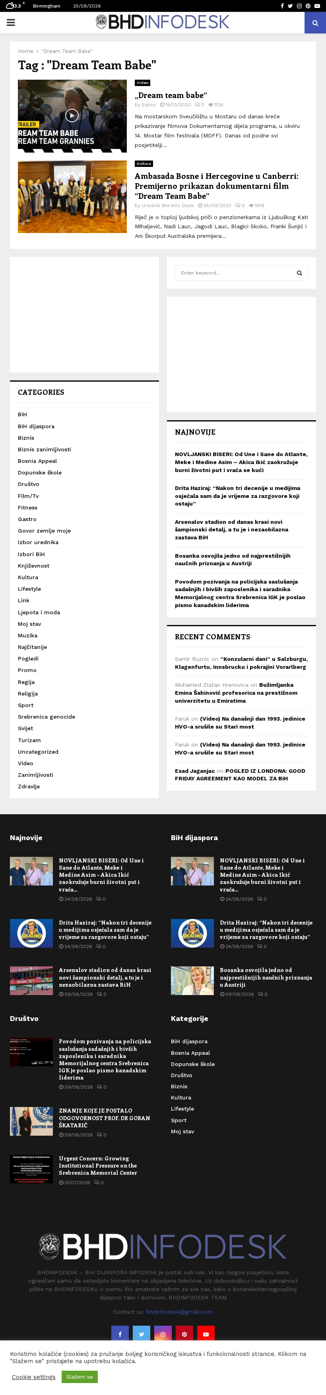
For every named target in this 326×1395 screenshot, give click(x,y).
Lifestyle (29, 589)
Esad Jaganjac (195, 771)
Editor (149, 105)
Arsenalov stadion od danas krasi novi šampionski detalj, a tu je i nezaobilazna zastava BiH (231, 530)
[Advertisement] (84, 314)
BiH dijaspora (36, 426)
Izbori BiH (31, 554)
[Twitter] (141, 1334)
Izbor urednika (38, 542)
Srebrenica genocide (46, 716)
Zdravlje (29, 786)
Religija (28, 693)
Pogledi (28, 658)
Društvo (28, 484)
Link (23, 600)
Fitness (27, 507)
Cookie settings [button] (34, 1377)
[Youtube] (206, 1334)
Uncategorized (38, 751)
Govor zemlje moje (44, 530)
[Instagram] (163, 1334)
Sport (25, 705)
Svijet (25, 728)
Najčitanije (32, 647)
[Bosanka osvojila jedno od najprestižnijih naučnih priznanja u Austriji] (192, 980)
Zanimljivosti (35, 775)
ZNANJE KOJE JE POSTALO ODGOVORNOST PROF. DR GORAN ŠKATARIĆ (104, 1118)
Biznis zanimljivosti (44, 449)
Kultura (144, 163)
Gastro (27, 519)
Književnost (33, 565)
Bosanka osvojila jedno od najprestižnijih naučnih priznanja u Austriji (266, 977)
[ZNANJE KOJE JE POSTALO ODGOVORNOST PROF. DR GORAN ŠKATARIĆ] (31, 1121)
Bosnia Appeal (37, 461)
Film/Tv (28, 496)
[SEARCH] (299, 273)
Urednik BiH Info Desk (168, 205)
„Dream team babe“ (171, 94)
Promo (27, 670)
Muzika (27, 635)
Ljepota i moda (39, 612)
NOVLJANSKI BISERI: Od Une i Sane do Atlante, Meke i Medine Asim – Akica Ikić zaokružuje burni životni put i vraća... (101, 874)
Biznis (26, 438)
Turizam (29, 740)
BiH (22, 414)
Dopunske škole (40, 472)
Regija (26, 682)
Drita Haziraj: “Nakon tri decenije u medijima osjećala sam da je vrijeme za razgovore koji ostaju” (237, 496)
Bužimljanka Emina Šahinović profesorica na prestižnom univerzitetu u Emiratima (236, 692)
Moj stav (29, 624)
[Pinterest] (184, 1334)
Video (142, 82)
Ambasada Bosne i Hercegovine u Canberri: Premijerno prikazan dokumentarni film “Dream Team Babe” (217, 185)
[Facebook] (120, 1334)
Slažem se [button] (79, 1377)
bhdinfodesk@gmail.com (179, 1312)
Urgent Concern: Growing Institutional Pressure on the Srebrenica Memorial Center (98, 1165)
